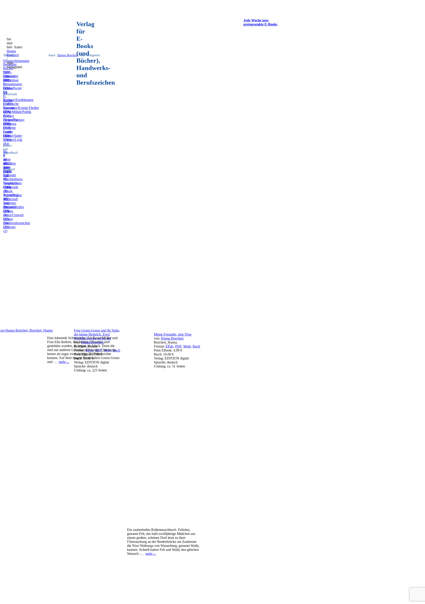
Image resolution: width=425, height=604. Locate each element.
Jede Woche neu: (256, 20)
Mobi (187, 346)
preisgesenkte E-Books (260, 24)
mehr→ (64, 362)
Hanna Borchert (13, 53)
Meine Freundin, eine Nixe (172, 334)
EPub (169, 346)
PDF (178, 346)
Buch (196, 346)
